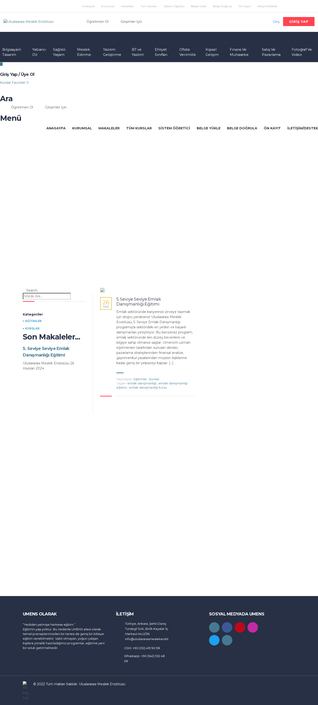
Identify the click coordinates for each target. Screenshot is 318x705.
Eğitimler (140, 379)
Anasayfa (88, 6)
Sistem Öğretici (174, 6)
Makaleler (127, 6)
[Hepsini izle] (102, 290)
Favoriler (20, 83)
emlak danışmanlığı (142, 383)
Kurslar (6, 83)
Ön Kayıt (245, 6)
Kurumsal (108, 6)
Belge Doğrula (222, 6)
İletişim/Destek (267, 6)
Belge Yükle (198, 6)
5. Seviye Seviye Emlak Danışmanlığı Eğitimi (138, 302)
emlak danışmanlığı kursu (148, 387)
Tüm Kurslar (148, 6)
